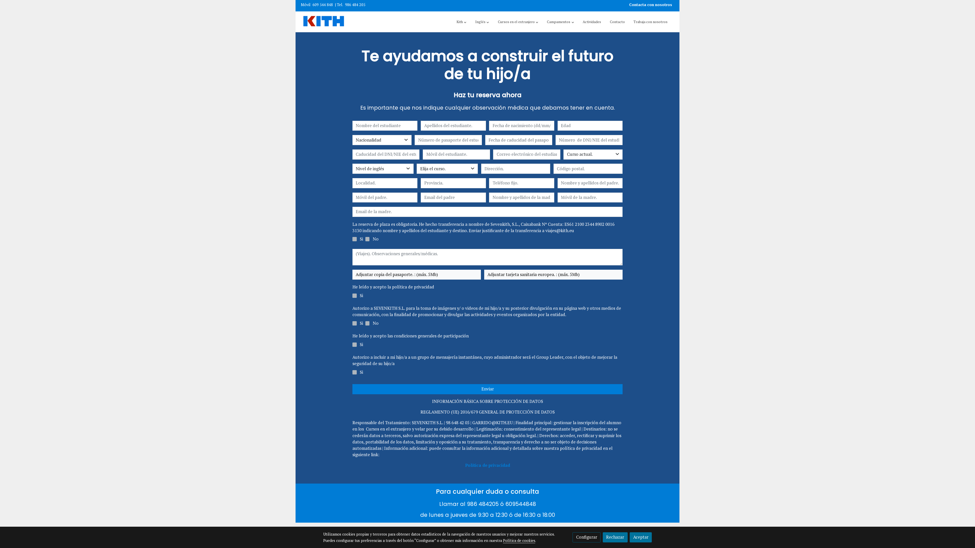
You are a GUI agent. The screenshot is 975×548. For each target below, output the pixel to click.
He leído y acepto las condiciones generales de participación (410, 336)
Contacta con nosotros (651, 4)
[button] (461, 22)
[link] (324, 22)
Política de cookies (519, 540)
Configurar (586, 537)
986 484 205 (355, 4)
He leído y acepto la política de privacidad (393, 287)
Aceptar (640, 537)
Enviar (487, 389)
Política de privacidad (487, 465)
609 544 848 (323, 4)
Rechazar (615, 537)
